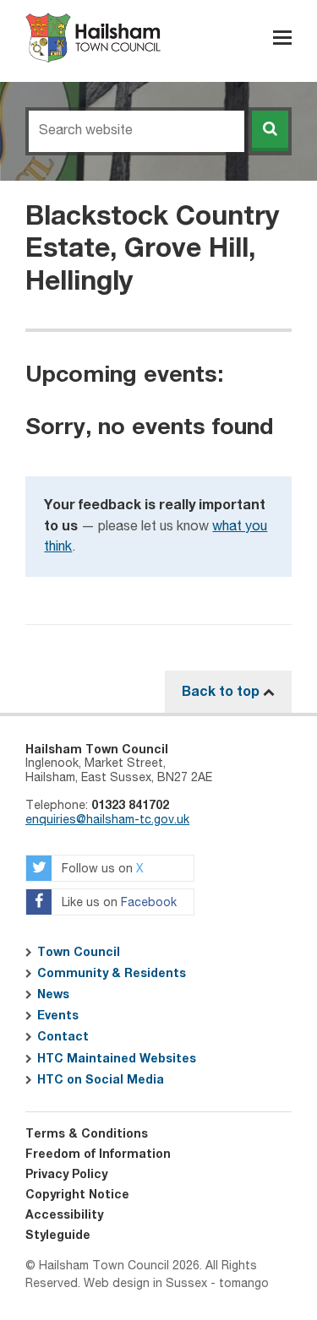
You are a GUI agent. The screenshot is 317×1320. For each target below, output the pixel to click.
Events (58, 1016)
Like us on (117, 903)
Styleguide (57, 1235)
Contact (63, 1037)
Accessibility (64, 1215)
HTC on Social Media (100, 1080)
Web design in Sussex (145, 1284)
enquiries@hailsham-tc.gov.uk (107, 820)
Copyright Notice (77, 1195)
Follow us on (101, 869)
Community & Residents (111, 974)
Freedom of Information (98, 1154)
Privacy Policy (66, 1175)
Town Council (78, 953)
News (53, 995)
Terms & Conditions (86, 1134)
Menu (282, 37)
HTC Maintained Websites (116, 1059)
